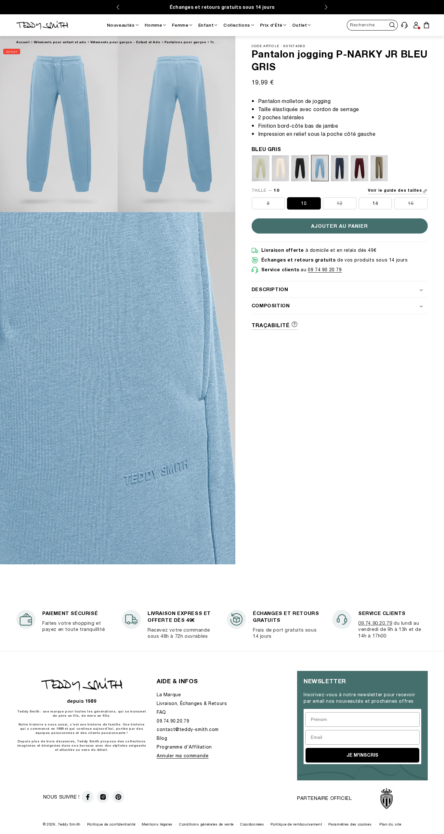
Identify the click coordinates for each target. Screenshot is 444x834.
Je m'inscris (362, 755)
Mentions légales (157, 824)
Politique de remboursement (296, 824)
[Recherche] (392, 25)
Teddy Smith (69, 824)
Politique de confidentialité (111, 824)
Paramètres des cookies (350, 824)
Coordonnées (252, 824)
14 (375, 203)
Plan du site (390, 824)
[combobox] (372, 25)
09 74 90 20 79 (325, 269)
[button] (404, 25)
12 (346, 205)
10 (304, 203)
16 (418, 205)
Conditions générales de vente (206, 824)
